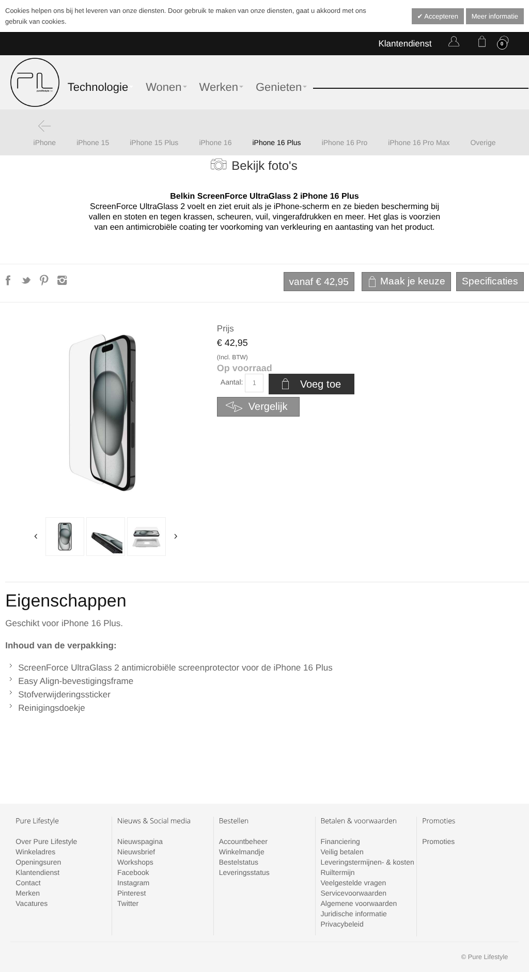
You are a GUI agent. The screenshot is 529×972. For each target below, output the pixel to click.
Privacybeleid (341, 924)
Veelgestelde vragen (353, 883)
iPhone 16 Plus (276, 142)
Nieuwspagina (140, 841)
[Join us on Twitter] (27, 283)
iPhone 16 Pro (345, 142)
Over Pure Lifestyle (46, 841)
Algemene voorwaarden (358, 903)
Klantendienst (404, 44)
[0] (480, 43)
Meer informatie (495, 16)
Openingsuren (38, 862)
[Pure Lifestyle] (34, 82)
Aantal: (232, 382)
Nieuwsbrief (136, 852)
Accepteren (440, 16)
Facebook (133, 872)
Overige (482, 142)
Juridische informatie (353, 914)
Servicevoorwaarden (353, 893)
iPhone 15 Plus (154, 142)
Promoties (438, 841)
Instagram (133, 883)
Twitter (127, 903)
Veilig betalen (341, 852)
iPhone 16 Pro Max (418, 142)
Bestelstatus (238, 862)
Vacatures (31, 903)
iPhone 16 (215, 142)
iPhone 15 (92, 142)
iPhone (45, 142)
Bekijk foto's (264, 166)
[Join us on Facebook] (9, 283)
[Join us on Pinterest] (45, 283)
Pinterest (131, 893)
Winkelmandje (241, 852)
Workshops (135, 862)
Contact (27, 883)
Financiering (340, 841)
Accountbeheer (243, 841)
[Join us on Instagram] (62, 283)
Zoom (105, 414)
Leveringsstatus (244, 872)
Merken (27, 893)
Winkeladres (35, 852)
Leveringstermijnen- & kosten (367, 862)
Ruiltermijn (337, 872)
